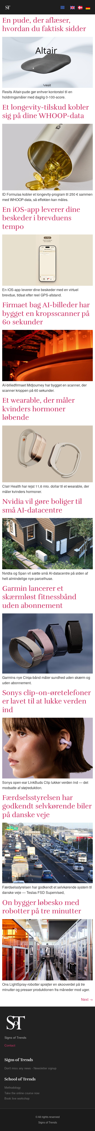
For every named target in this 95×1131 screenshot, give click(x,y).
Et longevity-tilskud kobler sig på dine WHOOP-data (45, 111)
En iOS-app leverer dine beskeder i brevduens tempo (41, 218)
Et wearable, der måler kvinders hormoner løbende (38, 409)
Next (87, 999)
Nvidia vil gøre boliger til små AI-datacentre (42, 505)
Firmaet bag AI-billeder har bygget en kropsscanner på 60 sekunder (45, 313)
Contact (9, 1045)
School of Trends (20, 1079)
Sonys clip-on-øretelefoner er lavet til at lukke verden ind (46, 701)
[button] (62, 7)
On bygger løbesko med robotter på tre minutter (41, 906)
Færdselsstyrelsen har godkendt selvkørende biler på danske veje (46, 806)
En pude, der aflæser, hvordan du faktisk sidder (44, 24)
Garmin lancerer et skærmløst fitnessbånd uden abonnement (39, 597)
